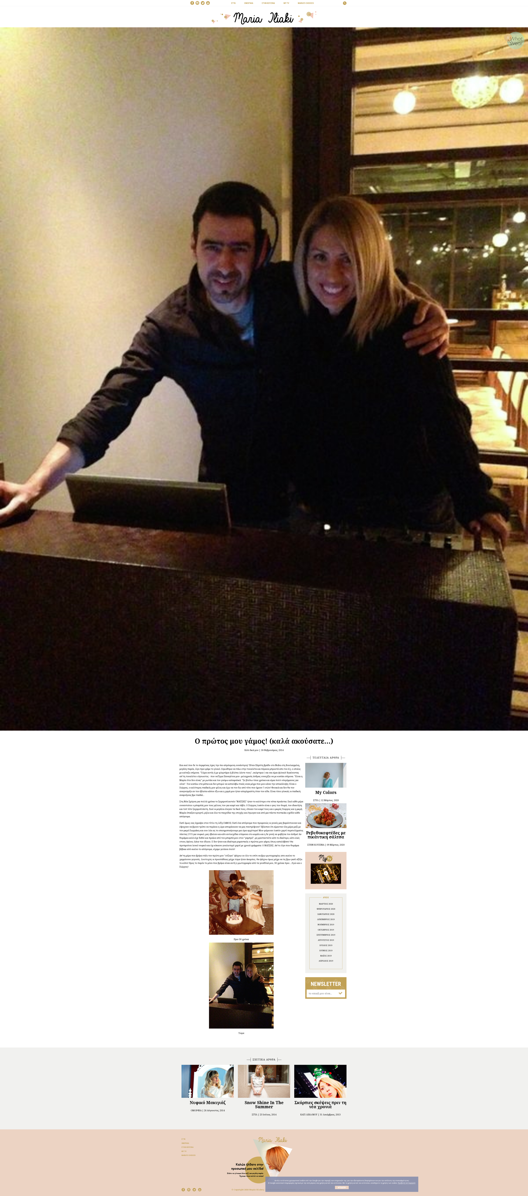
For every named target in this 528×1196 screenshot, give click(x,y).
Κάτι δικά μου (251, 750)
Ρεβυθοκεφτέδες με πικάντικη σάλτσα (326, 835)
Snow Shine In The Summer (264, 1104)
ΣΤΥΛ (233, 3)
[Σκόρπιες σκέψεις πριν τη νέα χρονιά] (320, 1081)
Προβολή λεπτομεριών (407, 1183)
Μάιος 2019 (326, 955)
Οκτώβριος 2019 (326, 929)
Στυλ (254, 1114)
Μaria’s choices (306, 3)
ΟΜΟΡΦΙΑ (248, 3)
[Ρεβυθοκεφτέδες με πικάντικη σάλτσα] (325, 815)
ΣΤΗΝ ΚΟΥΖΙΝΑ (268, 3)
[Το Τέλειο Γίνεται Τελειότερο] (326, 873)
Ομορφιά (196, 1110)
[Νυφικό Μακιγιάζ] (208, 1081)
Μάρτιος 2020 (326, 903)
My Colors (325, 792)
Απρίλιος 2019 (326, 960)
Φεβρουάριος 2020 (326, 909)
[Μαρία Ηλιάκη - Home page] (264, 17)
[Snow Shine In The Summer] (264, 1081)
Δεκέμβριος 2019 (326, 919)
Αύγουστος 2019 (326, 940)
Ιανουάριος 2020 (325, 914)
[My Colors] (325, 775)
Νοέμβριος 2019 (326, 924)
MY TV (286, 3)
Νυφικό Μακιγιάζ (208, 1102)
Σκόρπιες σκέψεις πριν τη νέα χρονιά (320, 1104)
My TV (184, 1151)
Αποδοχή (342, 1187)
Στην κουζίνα (187, 1147)
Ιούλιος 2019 (326, 945)
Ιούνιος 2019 (325, 950)
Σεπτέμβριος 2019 (326, 935)
